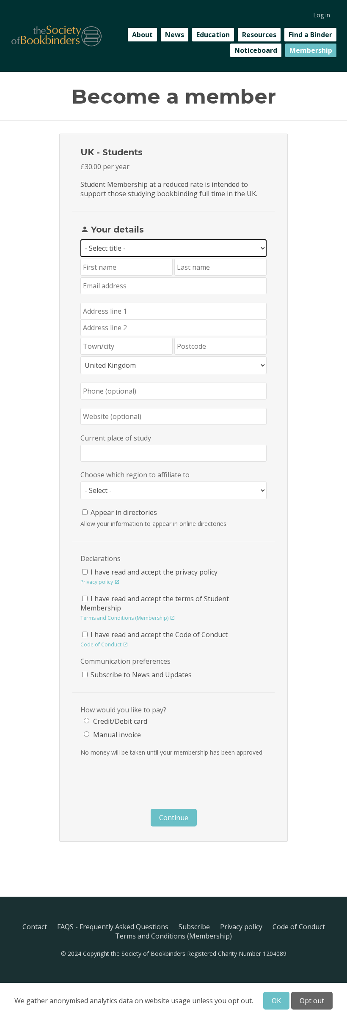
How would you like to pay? (123, 709)
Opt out (312, 1000)
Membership (310, 50)
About (142, 34)
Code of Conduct (100, 644)
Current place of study (115, 438)
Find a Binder (310, 34)
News (174, 34)
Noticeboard (255, 50)
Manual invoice (117, 734)
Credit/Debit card (120, 721)
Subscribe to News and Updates (141, 674)
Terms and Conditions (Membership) (124, 617)
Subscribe (194, 926)
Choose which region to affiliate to (135, 474)
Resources (259, 34)
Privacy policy (96, 582)
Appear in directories (124, 512)
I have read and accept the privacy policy (154, 572)
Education (213, 34)
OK (276, 1000)
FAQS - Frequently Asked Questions (112, 926)
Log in (321, 15)
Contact (34, 926)
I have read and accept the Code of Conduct (159, 634)
